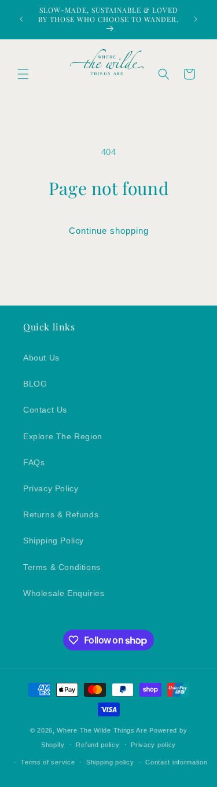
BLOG (35, 383)
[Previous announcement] (21, 19)
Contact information (176, 762)
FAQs (34, 462)
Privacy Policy (50, 488)
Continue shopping (109, 231)
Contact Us (45, 409)
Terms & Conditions (62, 567)
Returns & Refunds (60, 514)
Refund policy (97, 744)
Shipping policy (110, 762)
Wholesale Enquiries (63, 593)
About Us (41, 357)
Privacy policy (153, 744)
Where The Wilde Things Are (103, 730)
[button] (23, 74)
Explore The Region (62, 436)
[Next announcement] (195, 19)
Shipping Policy (53, 540)
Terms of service (48, 762)
